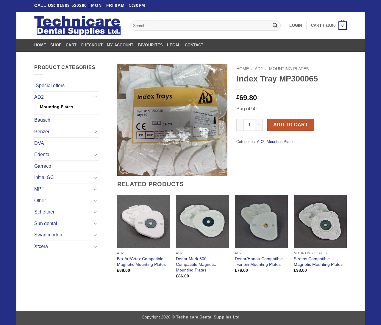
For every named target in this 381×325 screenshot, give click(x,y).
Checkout (92, 45)
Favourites (150, 45)
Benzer (41, 131)
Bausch (42, 120)
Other (40, 200)
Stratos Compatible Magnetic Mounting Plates (318, 261)
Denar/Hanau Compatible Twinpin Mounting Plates (259, 261)
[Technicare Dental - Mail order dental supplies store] (77, 25)
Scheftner (44, 211)
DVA (39, 143)
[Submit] (275, 26)
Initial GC (44, 177)
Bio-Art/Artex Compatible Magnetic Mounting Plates (141, 261)
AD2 (39, 97)
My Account (120, 45)
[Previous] (117, 241)
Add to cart (290, 124)
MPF (39, 188)
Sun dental (45, 223)
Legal (173, 45)
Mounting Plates (56, 106)
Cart (71, 45)
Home (40, 45)
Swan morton (48, 234)
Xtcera (41, 246)
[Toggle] (95, 97)
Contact (194, 45)
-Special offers (49, 85)
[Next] (346, 241)
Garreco (42, 166)
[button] (295, 26)
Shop (56, 45)
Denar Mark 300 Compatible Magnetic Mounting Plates (196, 264)
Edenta (41, 154)
